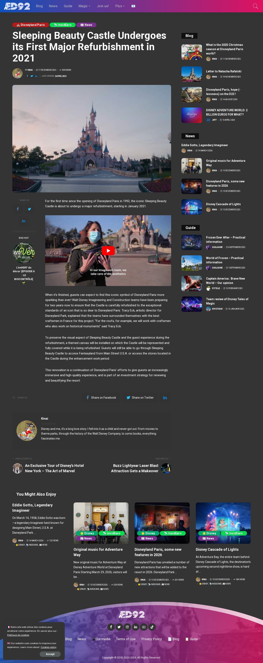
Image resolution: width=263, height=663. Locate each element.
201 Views (179, 580)
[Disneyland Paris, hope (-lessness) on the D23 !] (191, 94)
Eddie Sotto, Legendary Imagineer (204, 145)
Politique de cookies (18, 635)
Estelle (216, 288)
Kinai (30, 70)
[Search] (255, 6)
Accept (50, 654)
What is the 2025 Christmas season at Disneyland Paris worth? (224, 49)
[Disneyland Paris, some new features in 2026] (191, 186)
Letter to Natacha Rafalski (223, 71)
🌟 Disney (20, 545)
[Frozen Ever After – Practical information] (191, 242)
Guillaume (217, 247)
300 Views (66, 70)
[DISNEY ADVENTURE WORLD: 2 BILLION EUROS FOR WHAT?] (191, 115)
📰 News (86, 25)
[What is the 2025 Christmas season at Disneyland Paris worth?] (191, 52)
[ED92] (17, 6)
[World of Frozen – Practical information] (191, 263)
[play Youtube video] (108, 250)
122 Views (53, 541)
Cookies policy (49, 647)
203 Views (118, 585)
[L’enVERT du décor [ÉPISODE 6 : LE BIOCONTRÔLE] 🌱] (24, 253)
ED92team (217, 309)
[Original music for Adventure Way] (191, 166)
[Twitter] (30, 209)
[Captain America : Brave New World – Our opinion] (191, 283)
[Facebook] (18, 209)
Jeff (214, 120)
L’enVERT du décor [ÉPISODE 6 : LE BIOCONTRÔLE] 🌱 (24, 275)
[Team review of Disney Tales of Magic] (191, 304)
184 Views (240, 580)
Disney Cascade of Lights (223, 204)
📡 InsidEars (63, 25)
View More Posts (153, 418)
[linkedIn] (24, 221)
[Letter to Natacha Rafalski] (191, 74)
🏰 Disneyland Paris (30, 25)
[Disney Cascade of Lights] (191, 207)
